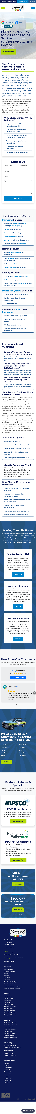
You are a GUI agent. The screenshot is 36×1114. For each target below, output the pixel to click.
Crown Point (22, 753)
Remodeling (7, 977)
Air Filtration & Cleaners (10, 1045)
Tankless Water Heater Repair (11, 986)
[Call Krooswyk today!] (33, 8)
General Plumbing (8, 969)
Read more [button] (11, 699)
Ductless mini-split (10, 267)
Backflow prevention (10, 236)
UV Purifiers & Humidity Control (12, 1047)
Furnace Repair (8, 996)
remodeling (22, 243)
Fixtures (6, 973)
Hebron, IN (7, 1069)
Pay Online (32, 1)
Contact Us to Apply (18, 821)
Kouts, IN (6, 1076)
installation (16, 223)
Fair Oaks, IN (7, 1080)
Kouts (3, 756)
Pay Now (18, 639)
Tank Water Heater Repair (10, 981)
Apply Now (18, 606)
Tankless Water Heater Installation (13, 988)
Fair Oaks (22, 747)
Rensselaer (22, 756)
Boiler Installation (8, 1002)
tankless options (15, 226)
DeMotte (3, 744)
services (11, 258)
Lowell (21, 750)
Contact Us (8, 52)
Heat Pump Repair (9, 1004)
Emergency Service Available (8, 1)
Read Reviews (9, 22)
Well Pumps (7, 979)
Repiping (6, 229)
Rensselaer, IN (7, 1071)
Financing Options (22, 1)
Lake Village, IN (8, 1082)
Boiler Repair (7, 1000)
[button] (1, 692)
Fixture (6, 233)
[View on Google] (5, 687)
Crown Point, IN (8, 1067)
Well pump (7, 240)
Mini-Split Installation (9, 1010)
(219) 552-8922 (10, 948)
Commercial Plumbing (10, 1055)
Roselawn (4, 753)
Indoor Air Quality (11, 290)
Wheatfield (22, 744)
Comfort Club (18, 574)
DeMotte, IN (7, 1063)
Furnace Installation (9, 998)
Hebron (3, 750)
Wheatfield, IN (7, 1074)
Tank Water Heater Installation (12, 984)
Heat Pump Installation (10, 1006)
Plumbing (7, 220)
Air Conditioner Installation (11, 1025)
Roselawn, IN (7, 1078)
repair (25, 223)
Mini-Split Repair (8, 1008)
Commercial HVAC (9, 1053)
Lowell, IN (6, 1065)
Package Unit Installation (10, 1015)
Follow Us (21, 22)
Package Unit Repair (9, 1012)
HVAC (19, 309)
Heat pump (7, 280)
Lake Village (5, 747)
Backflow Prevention (9, 971)
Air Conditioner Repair (10, 1022)
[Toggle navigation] (3, 8)
